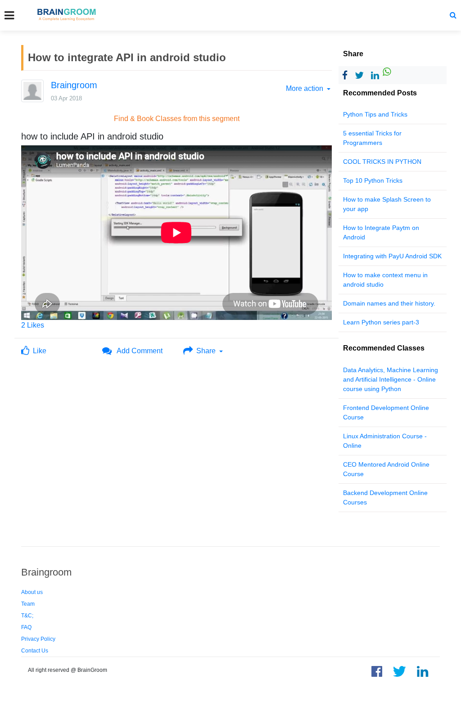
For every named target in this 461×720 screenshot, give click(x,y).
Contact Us (34, 651)
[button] (453, 15)
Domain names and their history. (389, 303)
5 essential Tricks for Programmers (372, 138)
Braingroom (74, 85)
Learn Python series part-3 (381, 322)
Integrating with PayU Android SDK (392, 256)
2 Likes (32, 325)
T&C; (27, 615)
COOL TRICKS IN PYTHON (382, 161)
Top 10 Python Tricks (372, 180)
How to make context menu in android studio (385, 279)
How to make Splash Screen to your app (387, 204)
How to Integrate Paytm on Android (381, 232)
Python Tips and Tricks (375, 114)
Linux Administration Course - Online (385, 440)
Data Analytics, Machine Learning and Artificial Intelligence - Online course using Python (390, 379)
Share (205, 351)
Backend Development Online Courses (385, 497)
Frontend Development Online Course (386, 412)
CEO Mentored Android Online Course (386, 469)
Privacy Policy (38, 639)
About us (32, 592)
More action (305, 88)
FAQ (26, 627)
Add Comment (137, 351)
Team (28, 604)
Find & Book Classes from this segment (177, 118)
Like (37, 351)
